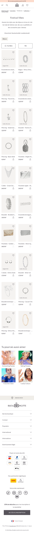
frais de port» (13, 526)
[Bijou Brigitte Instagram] (14, 493)
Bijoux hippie (8, 33)
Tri (25, 46)
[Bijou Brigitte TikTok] (8, 493)
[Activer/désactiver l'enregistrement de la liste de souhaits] (13, 52)
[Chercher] (7, 5)
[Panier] (31, 5)
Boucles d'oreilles (16, 33)
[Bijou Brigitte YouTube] (17, 497)
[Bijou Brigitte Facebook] (20, 493)
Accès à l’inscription (17, 512)
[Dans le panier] (13, 72)
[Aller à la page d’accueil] (17, 5)
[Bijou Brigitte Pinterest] (26, 493)
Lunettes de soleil (25, 33)
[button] (22, 5)
